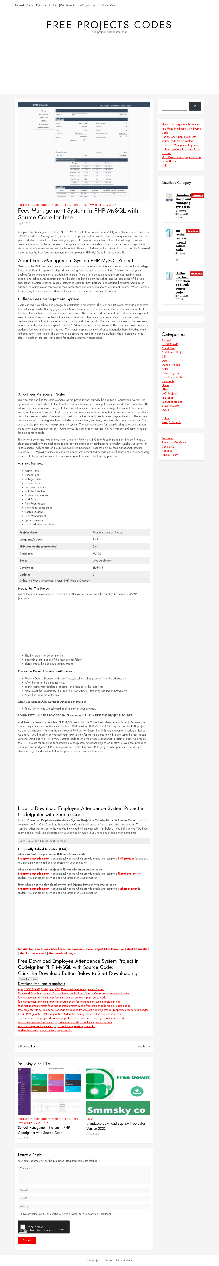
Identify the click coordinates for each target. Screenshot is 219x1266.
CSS (67, 205)
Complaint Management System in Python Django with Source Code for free (181, 149)
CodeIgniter (47, 989)
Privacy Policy (170, 455)
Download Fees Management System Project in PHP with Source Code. (59, 993)
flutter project (127, 874)
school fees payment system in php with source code (48, 1022)
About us (167, 451)
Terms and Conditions (174, 442)
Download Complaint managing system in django (183, 202)
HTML (84, 205)
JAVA (29, 1014)
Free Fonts (168, 381)
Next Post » (143, 1046)
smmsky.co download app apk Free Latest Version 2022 (116, 1126)
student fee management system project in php (45, 1030)
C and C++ (108, 5)
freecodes (72, 1010)
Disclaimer (167, 438)
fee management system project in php (98, 1002)
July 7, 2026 (24, 223)
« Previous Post (27, 1046)
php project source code (81, 1018)
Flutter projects (170, 373)
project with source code (110, 1018)
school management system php (76, 1026)
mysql (51, 1014)
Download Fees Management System (82, 989)
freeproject (85, 1010)
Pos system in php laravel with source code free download (179, 139)
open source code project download (39, 1018)
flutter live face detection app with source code (183, 282)
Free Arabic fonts (172, 377)
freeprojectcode (102, 1010)
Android (19, 5)
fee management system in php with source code (46, 1002)
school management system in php (37, 1026)
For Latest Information (134, 949)
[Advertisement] (109, 70)
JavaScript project (88, 5)
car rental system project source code (181, 240)
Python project (127, 889)
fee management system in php (36, 998)
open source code (112, 1014)
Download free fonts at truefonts (41, 983)
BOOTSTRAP (25, 205)
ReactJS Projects (171, 422)
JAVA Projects (67, 5)
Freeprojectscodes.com (33, 859)
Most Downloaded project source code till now (181, 159)
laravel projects (170, 406)
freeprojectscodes (138, 1010)
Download (197, 195)
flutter (165, 369)
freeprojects (119, 1010)
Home (75, 205)
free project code (96, 1006)
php (63, 1018)
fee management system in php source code (80, 998)
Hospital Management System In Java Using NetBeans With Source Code (181, 129)
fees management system (32, 1006)
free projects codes (109, 25)
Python (40, 5)
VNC (165, 166)
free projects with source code (36, 1010)
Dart (28, 5)
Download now (28, 979)
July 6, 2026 (92, 1134)
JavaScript (96, 205)
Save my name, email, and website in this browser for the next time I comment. (66, 1214)
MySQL (109, 205)
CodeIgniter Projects (48, 205)
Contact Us (168, 447)
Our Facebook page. (62, 953)
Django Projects (171, 365)
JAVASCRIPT (40, 1014)
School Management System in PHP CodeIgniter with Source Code (44, 1130)
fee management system (116, 993)
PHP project (126, 859)
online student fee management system (77, 1014)
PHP (51, 5)
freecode (60, 1010)
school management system (96, 1022)
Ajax (20, 989)
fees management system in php (66, 1006)
